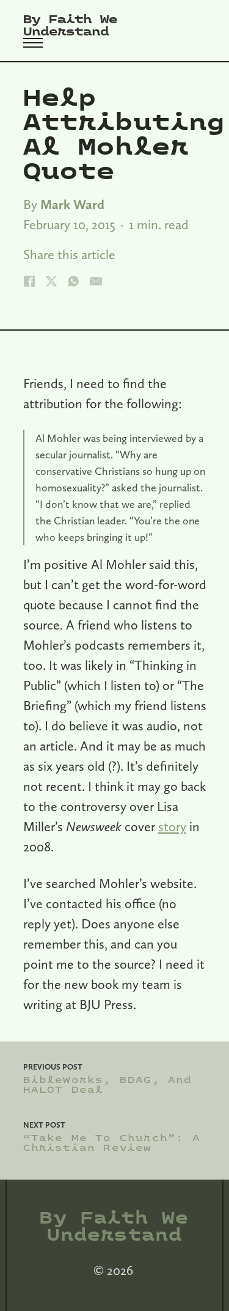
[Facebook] (29, 281)
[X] (51, 281)
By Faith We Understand (70, 25)
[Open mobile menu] (33, 43)
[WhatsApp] (73, 281)
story (172, 826)
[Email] (96, 281)
